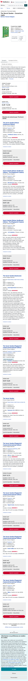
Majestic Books (11, 504)
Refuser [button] (14, 673)
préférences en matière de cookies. (11, 659)
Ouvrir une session (19, 2)
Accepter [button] (14, 669)
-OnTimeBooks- (11, 232)
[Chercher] (25, 5)
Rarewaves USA (11, 410)
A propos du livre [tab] (13, 60)
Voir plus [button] (11, 78)
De (14, 37)
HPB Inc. (9, 455)
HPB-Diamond (11, 182)
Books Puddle (11, 548)
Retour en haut (14, 632)
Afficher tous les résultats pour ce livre (14, 627)
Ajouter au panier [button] (14, 97)
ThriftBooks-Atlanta (12, 134)
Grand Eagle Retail (12, 287)
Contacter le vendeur (7, 146)
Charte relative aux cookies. (15, 662)
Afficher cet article (5, 87)
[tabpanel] (13, 73)
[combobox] (16, 5)
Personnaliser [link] (14, 677)
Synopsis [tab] (4, 60)
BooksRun (10, 360)
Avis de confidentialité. (9, 666)
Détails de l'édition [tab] (7, 64)
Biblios (9, 592)
